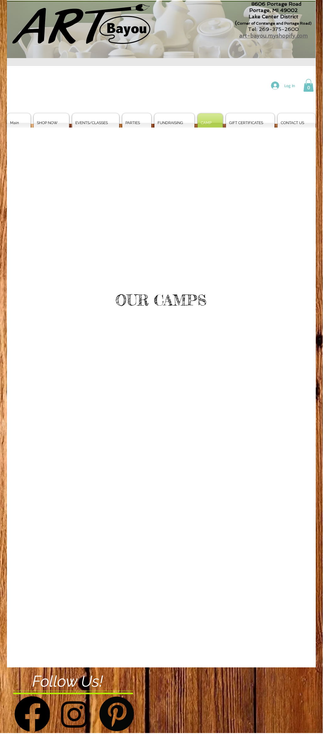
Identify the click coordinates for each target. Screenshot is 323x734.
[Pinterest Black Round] (116, 713)
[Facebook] (32, 713)
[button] (308, 85)
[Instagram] (74, 713)
